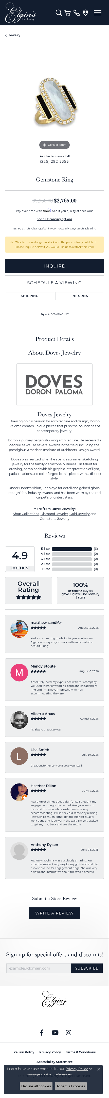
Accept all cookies (71, 1086)
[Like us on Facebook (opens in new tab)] (42, 1033)
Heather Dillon (43, 786)
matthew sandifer (46, 623)
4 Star (45, 554)
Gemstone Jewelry (54, 519)
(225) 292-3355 (54, 161)
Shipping (29, 296)
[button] (59, 13)
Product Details (54, 339)
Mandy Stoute (43, 666)
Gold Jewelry (79, 514)
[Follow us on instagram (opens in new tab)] (69, 1033)
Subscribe (86, 968)
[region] (54, 101)
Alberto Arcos (43, 714)
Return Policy (23, 1052)
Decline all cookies (36, 1086)
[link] (77, 13)
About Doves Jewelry (54, 352)
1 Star (46, 569)
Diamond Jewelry (54, 514)
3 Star (45, 559)
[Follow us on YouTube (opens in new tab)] (55, 1033)
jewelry (14, 35)
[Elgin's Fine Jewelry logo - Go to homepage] (28, 12)
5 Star (45, 549)
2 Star (45, 564)
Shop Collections (26, 514)
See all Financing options (54, 219)
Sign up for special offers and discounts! (54, 954)
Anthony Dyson (44, 845)
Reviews (54, 535)
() (96, 549)
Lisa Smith (40, 750)
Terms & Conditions (81, 1052)
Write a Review (54, 913)
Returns (79, 296)
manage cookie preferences (49, 1074)
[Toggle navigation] (97, 12)
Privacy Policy (50, 1052)
